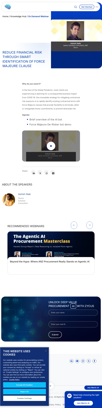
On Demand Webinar (38, 16)
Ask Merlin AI (83, 403)
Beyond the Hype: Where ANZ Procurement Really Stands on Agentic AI (49, 261)
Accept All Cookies (24, 385)
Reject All (24, 392)
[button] (74, 225)
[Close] (46, 351)
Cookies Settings (24, 398)
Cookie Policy (14, 380)
